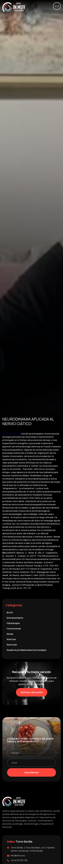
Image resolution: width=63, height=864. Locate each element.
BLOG (10, 612)
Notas (10, 633)
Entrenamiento (15, 617)
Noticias (11, 639)
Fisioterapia (13, 623)
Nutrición (12, 644)
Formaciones (14, 628)
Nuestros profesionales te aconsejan (26, 650)
